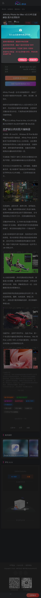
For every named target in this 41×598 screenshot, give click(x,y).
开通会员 (22, 60)
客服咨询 (33, 60)
